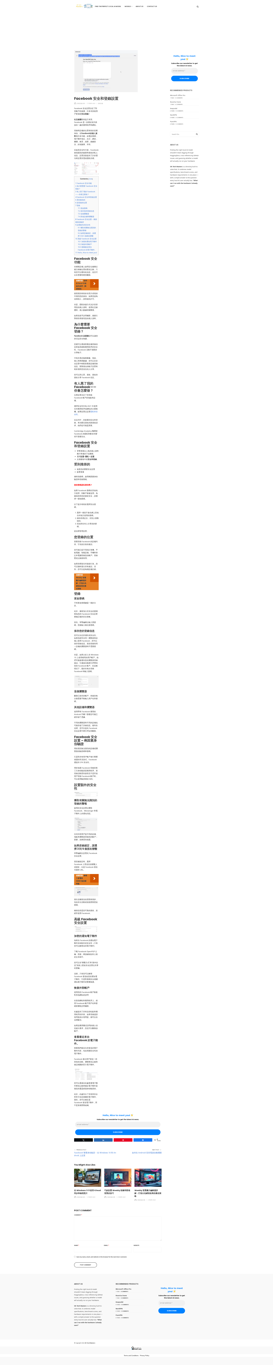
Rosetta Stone (175, 102)
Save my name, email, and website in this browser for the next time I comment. (101, 1257)
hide (90, 179)
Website (136, 1245)
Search (197, 134)
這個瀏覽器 (83, 214)
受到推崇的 (80, 200)
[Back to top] (271, 1363)
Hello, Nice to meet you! (86, 252)
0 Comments (179, 98)
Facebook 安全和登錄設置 (86, 197)
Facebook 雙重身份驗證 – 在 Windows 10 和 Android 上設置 (95, 1154)
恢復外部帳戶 (85, 244)
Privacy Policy (144, 1355)
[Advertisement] (136, 29)
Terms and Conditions (131, 1355)
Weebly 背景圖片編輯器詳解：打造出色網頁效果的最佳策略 (147, 1193)
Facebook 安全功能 (83, 183)
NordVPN (173, 115)
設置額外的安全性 (82, 225)
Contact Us (152, 6)
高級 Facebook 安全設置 (86, 239)
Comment (78, 1215)
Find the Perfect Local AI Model (108, 6)
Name (76, 1245)
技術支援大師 (81, 103)
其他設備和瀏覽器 (86, 216)
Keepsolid (173, 108)
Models (128, 6)
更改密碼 (82, 208)
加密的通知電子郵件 (87, 241)
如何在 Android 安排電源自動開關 (147, 1152)
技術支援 (100, 103)
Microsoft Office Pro (177, 95)
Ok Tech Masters (90, 1343)
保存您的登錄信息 (86, 211)
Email (106, 1245)
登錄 (77, 205)
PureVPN (173, 122)
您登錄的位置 (81, 202)
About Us (139, 6)
